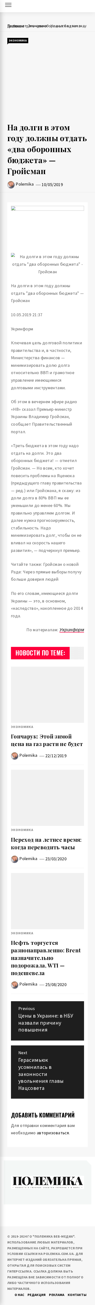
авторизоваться (53, 1133)
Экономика (18, 40)
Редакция (37, 1295)
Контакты (77, 1295)
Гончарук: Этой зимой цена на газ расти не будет (47, 740)
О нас (19, 1295)
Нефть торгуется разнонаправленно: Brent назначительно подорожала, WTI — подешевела (46, 957)
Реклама (57, 1295)
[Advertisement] (47, 83)
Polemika (25, 184)
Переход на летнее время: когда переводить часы (46, 843)
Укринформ (71, 629)
